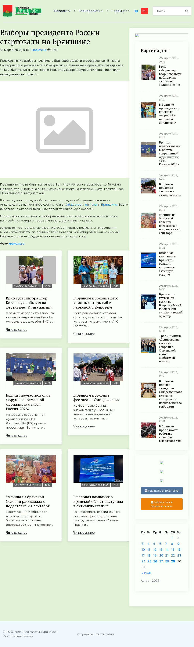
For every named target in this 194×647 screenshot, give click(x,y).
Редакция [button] (119, 11)
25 (149, 561)
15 (172, 549)
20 (161, 555)
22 (173, 555)
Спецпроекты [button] (89, 11)
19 (154, 555)
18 (149, 555)
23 (179, 555)
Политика (39, 50)
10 (143, 549)
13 (161, 549)
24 (143, 561)
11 (148, 549)
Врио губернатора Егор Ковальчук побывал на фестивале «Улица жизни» (29, 302)
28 (167, 561)
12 (154, 549)
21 (166, 555)
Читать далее (16, 329)
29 (173, 561)
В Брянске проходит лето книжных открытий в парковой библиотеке (95, 302)
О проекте (85, 634)
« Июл (146, 573)
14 (166, 549)
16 (179, 549)
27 (161, 561)
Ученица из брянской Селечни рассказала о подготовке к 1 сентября (28, 501)
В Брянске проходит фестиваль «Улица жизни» (96, 397)
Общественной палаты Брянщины (91, 204)
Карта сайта (105, 634)
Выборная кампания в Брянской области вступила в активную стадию (98, 501)
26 (155, 561)
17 (143, 555)
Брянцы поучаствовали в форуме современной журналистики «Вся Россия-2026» (28, 402)
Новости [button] (60, 11)
